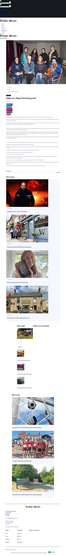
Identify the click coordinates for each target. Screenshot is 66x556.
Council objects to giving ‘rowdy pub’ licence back (18, 318)
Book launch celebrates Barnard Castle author (17, 282)
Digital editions (4, 30)
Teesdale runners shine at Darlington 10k (22, 461)
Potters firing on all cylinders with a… (24, 360)
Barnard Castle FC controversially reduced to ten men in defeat (27, 427)
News (3, 25)
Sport (3, 26)
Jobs (2, 29)
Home (3, 23)
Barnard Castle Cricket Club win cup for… (24, 374)
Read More (20, 346)
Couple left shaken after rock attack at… (24, 387)
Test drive (3, 27)
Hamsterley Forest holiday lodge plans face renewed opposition (27, 494)
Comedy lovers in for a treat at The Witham (17, 211)
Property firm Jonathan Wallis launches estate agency (19, 247)
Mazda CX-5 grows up (23, 344)
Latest (8, 208)
